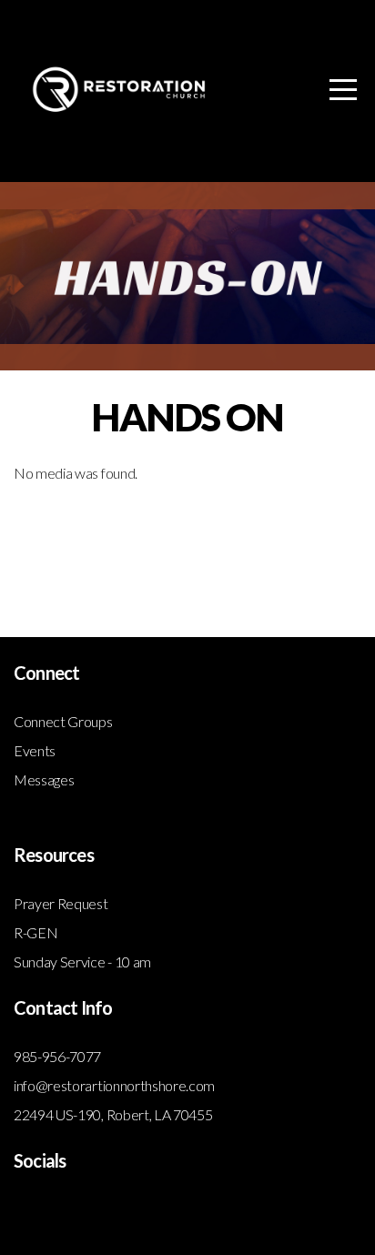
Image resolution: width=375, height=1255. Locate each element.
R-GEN (35, 932)
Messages (44, 779)
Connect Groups (63, 721)
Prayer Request (61, 903)
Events (35, 750)
